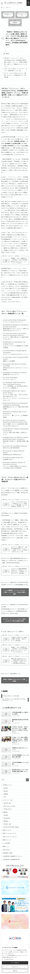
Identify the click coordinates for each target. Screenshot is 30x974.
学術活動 (6, 815)
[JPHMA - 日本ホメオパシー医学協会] (11, 3)
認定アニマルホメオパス (9, 833)
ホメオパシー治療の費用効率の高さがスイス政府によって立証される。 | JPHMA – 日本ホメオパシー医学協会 (19, 571)
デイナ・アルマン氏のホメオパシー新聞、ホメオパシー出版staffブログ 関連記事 (15, 75)
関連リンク (6, 846)
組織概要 (6, 794)
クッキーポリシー (9, 959)
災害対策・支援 (7, 824)
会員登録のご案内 (7, 853)
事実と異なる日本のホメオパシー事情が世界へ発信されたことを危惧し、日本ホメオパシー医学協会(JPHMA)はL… (19, 661)
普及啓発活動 (7, 818)
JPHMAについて (7, 785)
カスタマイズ (15, 966)
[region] (15, 959)
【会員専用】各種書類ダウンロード (12, 856)
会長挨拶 (6, 788)
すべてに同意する (15, 962)
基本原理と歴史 (7, 803)
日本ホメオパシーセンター (10, 836)
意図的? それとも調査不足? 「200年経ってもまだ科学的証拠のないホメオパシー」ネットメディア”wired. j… (19, 260)
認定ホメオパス (7, 830)
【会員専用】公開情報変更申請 (11, 859)
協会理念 (6, 791)
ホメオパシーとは (7, 800)
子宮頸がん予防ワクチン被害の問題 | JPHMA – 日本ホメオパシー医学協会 (19, 639)
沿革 (5, 797)
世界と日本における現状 (9, 806)
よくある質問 (6, 843)
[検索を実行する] (27, 779)
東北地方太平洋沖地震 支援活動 (11, 827)
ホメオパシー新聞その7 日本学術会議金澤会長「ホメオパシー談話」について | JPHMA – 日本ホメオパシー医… (19, 549)
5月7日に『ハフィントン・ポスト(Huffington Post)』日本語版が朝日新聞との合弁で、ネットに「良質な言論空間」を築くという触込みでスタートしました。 (15, 62)
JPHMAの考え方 (8, 809)
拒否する (15, 970)
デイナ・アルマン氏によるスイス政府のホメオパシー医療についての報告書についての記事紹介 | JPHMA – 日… (19, 504)
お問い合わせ (6, 849)
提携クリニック (7, 840)
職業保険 (6, 821)
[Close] (28, 946)
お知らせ (5, 691)
